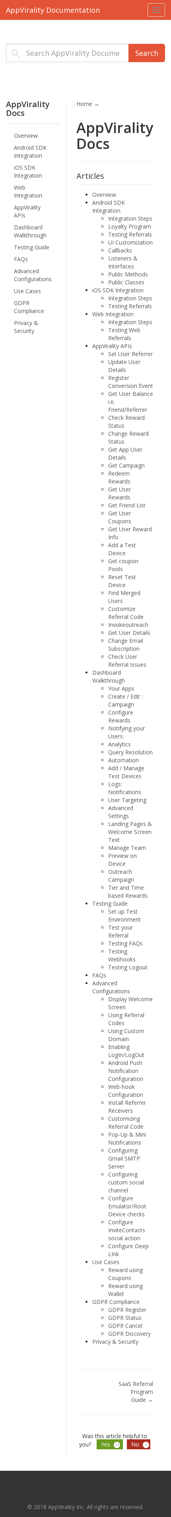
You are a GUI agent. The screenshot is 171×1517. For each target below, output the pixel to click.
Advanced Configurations (33, 275)
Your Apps (121, 688)
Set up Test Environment (124, 915)
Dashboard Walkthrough (30, 231)
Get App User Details (125, 453)
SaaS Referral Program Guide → (136, 1391)
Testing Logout (128, 967)
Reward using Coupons (125, 1274)
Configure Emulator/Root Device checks (127, 1206)
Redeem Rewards (119, 477)
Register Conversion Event (130, 382)
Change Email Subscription (125, 644)
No (139, 1444)
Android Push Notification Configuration (125, 1070)
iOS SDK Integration (28, 171)
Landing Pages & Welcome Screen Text (130, 832)
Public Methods (128, 274)
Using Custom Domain (126, 1035)
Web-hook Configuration (125, 1090)
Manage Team (127, 847)
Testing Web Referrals (124, 334)
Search (146, 53)
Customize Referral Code (126, 613)
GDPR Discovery (129, 1333)
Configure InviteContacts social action (126, 1230)
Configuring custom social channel (126, 1182)
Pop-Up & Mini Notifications (127, 1138)
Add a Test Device (122, 549)
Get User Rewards (119, 493)
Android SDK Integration (30, 151)
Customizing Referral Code (126, 1122)
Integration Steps (130, 218)
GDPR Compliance (29, 307)
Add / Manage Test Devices (126, 772)
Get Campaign (126, 465)
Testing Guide (31, 247)
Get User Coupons (119, 517)
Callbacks (120, 250)
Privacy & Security (26, 327)
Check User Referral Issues (127, 660)
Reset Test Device (122, 581)
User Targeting (127, 800)
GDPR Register (127, 1309)
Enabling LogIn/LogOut (126, 1051)
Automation (123, 760)
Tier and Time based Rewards (128, 891)
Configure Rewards (120, 716)
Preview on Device (122, 859)
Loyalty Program (129, 226)
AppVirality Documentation (53, 10)
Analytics (119, 744)
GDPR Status (125, 1317)
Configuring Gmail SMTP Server (124, 1158)
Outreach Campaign (121, 875)
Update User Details (124, 366)
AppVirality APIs (27, 211)
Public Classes (126, 282)
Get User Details (129, 632)
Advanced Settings (120, 812)
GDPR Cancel (125, 1325)
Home (84, 104)
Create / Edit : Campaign (125, 700)
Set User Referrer (130, 354)
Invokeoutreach (128, 624)
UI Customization (130, 242)
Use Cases (27, 291)
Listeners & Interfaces (123, 262)
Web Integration (28, 191)
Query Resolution (130, 752)
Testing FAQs (125, 943)
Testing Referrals (130, 234)
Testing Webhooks (122, 955)
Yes (110, 1444)
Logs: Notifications (124, 788)
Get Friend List (127, 505)
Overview (26, 135)
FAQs (21, 259)
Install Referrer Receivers (127, 1106)
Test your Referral (120, 931)
